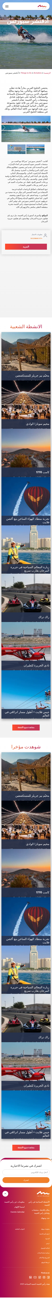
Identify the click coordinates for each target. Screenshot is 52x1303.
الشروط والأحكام (44, 1257)
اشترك (26, 1180)
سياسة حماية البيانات (43, 1253)
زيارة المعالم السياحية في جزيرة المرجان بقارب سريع (30, 569)
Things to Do (27, 73)
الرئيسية (46, 73)
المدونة (47, 1238)
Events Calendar (18, 1212)
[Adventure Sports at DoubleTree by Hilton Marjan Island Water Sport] (35, 149)
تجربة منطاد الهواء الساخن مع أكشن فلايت (27, 520)
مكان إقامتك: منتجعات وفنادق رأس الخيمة (41, 1211)
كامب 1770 (42, 472)
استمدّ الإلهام (20, 1207)
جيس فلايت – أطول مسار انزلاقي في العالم (27, 714)
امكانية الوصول (45, 1248)
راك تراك (43, 617)
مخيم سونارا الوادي (37, 424)
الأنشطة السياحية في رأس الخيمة (39, 1203)
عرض (48, 1243)
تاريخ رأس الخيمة (44, 1234)
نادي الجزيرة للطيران (36, 665)
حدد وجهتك (45, 1218)
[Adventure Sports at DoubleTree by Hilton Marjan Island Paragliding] (16, 149)
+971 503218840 (36, 238)
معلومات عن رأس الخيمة (14, 1202)
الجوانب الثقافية (20, 1229)
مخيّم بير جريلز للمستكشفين (32, 375)
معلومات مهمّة (45, 1229)
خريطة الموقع (45, 1262)
